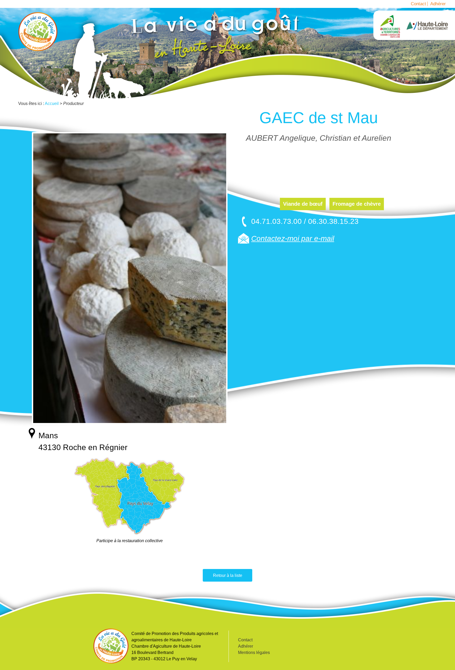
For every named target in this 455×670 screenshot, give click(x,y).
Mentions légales (254, 652)
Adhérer (438, 3)
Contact (418, 3)
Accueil (38, 31)
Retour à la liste (227, 575)
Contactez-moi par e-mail (292, 238)
